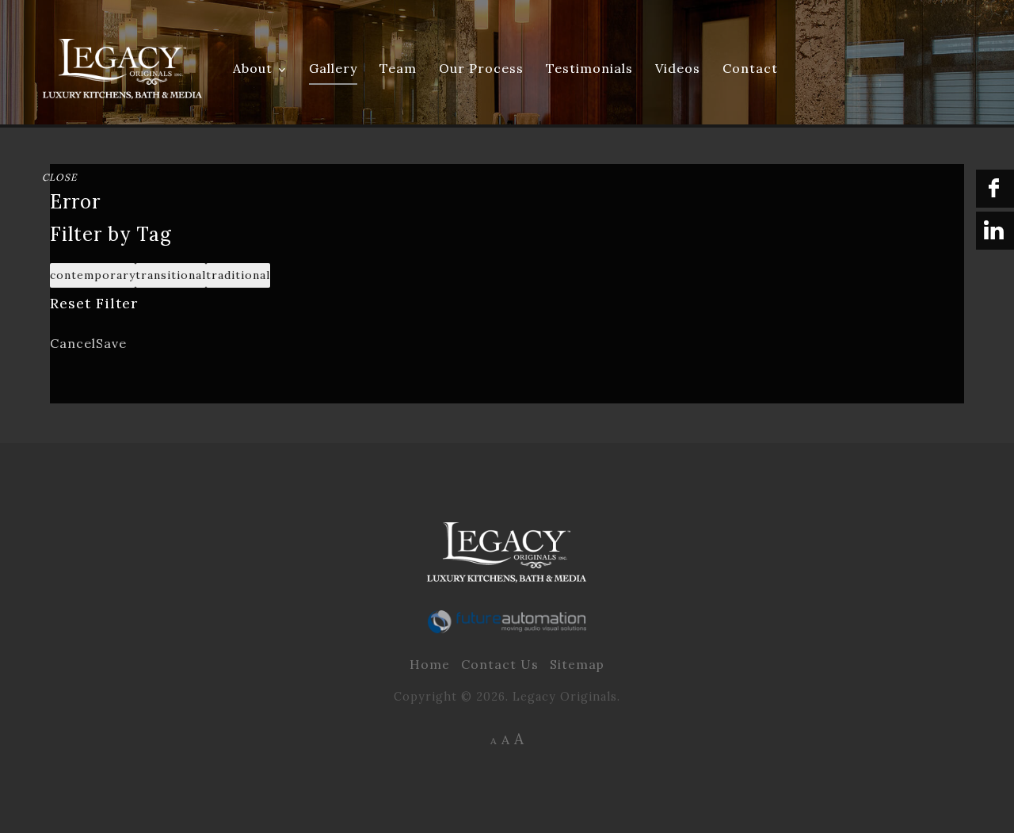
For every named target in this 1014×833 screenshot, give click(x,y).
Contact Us (500, 664)
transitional (170, 275)
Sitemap (577, 664)
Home (430, 664)
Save (111, 343)
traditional (238, 275)
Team (398, 68)
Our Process (481, 68)
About (253, 68)
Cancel (73, 343)
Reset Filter (94, 303)
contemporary (92, 275)
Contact (750, 68)
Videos (677, 68)
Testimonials (589, 68)
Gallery (333, 68)
